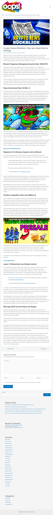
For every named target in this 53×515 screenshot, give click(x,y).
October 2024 (8, 477)
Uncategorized (8, 504)
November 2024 (8, 475)
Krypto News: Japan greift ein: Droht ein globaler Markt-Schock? (19, 404)
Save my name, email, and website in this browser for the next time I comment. (23, 382)
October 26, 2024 (25, 171)
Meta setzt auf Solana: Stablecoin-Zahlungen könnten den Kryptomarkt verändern (23, 411)
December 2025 (8, 447)
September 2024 (9, 479)
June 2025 (7, 460)
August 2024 (8, 481)
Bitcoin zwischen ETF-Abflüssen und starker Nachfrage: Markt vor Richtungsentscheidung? (25, 408)
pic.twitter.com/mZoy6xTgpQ (16, 279)
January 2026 (8, 445)
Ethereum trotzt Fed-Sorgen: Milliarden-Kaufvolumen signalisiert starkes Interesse (23, 413)
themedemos (8, 425)
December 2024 (8, 473)
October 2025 (8, 452)
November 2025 (8, 449)
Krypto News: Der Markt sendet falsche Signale (15, 406)
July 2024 (7, 483)
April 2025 (7, 464)
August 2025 (8, 456)
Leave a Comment (7, 52)
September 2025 (9, 454)
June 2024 (7, 485)
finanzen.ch (7, 500)
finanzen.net (15, 52)
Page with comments (17, 425)
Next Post (44, 348)
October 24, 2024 (31, 283)
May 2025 (7, 462)
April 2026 (7, 439)
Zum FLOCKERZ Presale (8, 260)
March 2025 (8, 466)
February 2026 (8, 443)
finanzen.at (7, 498)
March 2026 (8, 441)
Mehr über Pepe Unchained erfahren (11, 148)
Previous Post (10, 348)
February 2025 (8, 468)
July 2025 (7, 458)
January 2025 (8, 471)
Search (4, 392)
